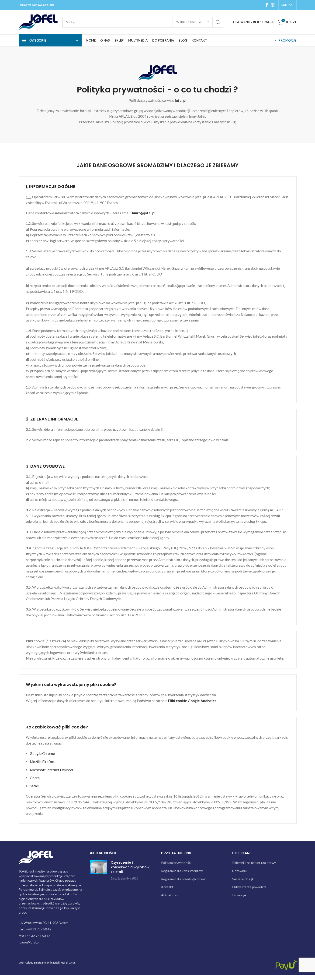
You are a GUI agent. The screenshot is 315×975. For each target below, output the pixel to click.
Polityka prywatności (176, 863)
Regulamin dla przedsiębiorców (183, 879)
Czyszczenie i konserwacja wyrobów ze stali (130, 867)
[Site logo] (38, 22)
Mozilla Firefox (42, 762)
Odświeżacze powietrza (249, 887)
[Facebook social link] (267, 4)
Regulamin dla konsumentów (182, 871)
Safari (34, 786)
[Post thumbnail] (98, 870)
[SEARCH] (218, 22)
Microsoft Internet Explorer (51, 770)
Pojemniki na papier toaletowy (254, 863)
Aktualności (169, 895)
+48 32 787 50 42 (38, 929)
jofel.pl (180, 100)
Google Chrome (42, 753)
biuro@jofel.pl (143, 213)
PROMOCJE (287, 40)
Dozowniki (239, 871)
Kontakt (167, 887)
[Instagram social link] (273, 4)
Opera (35, 778)
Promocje (239, 895)
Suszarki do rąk (243, 879)
